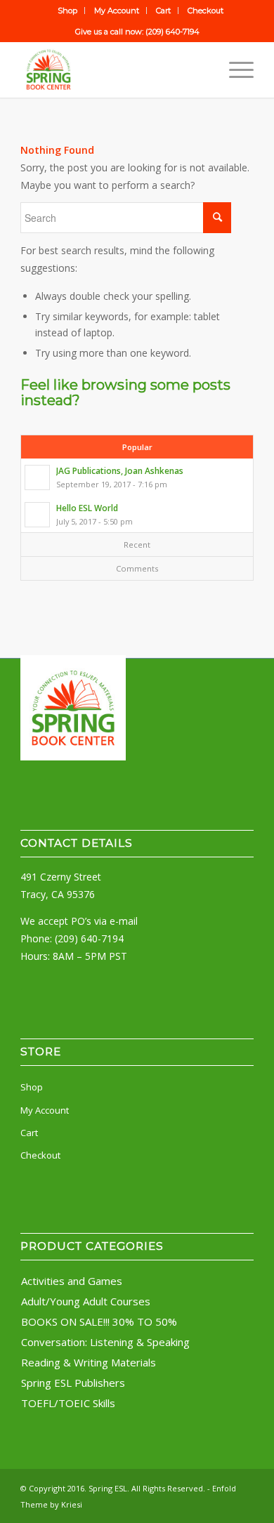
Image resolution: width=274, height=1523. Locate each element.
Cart (163, 10)
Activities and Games (71, 1281)
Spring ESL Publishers (73, 1383)
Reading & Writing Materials (88, 1362)
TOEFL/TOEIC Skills (68, 1403)
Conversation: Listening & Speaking (105, 1342)
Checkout (205, 10)
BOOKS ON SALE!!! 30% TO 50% (99, 1321)
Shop (67, 10)
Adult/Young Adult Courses (85, 1301)
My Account (116, 10)
